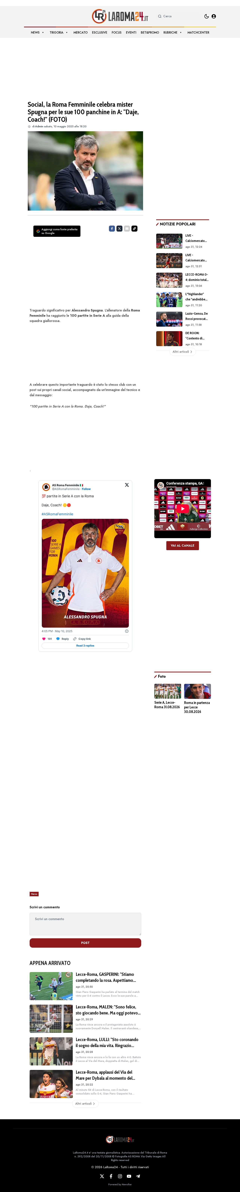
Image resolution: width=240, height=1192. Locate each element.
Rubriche (170, 32)
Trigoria (56, 32)
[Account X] (102, 1176)
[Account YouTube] (129, 1176)
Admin (39, 126)
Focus (117, 32)
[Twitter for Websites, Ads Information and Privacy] (127, 631)
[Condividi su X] (119, 229)
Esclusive (99, 32)
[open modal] (214, 16)
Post (85, 943)
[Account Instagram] (120, 1176)
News (35, 32)
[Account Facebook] (111, 1176)
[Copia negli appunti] (134, 229)
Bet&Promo (150, 32)
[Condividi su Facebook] (112, 229)
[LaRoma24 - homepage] (120, 16)
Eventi (131, 32)
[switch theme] (206, 16)
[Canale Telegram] (138, 1176)
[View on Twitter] (127, 487)
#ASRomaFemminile (57, 514)
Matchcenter (198, 32)
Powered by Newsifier (120, 1184)
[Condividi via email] (127, 229)
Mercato (81, 32)
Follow (86, 489)
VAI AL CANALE (182, 545)
